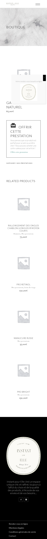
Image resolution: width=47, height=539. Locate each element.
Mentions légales (16, 528)
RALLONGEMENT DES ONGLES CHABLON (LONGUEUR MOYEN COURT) (23, 228)
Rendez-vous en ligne (18, 524)
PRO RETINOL (23, 284)
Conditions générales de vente (22, 532)
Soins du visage (30, 287)
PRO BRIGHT (23, 392)
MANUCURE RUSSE (23, 338)
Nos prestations (24, 163)
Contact (12, 536)
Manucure (17, 234)
